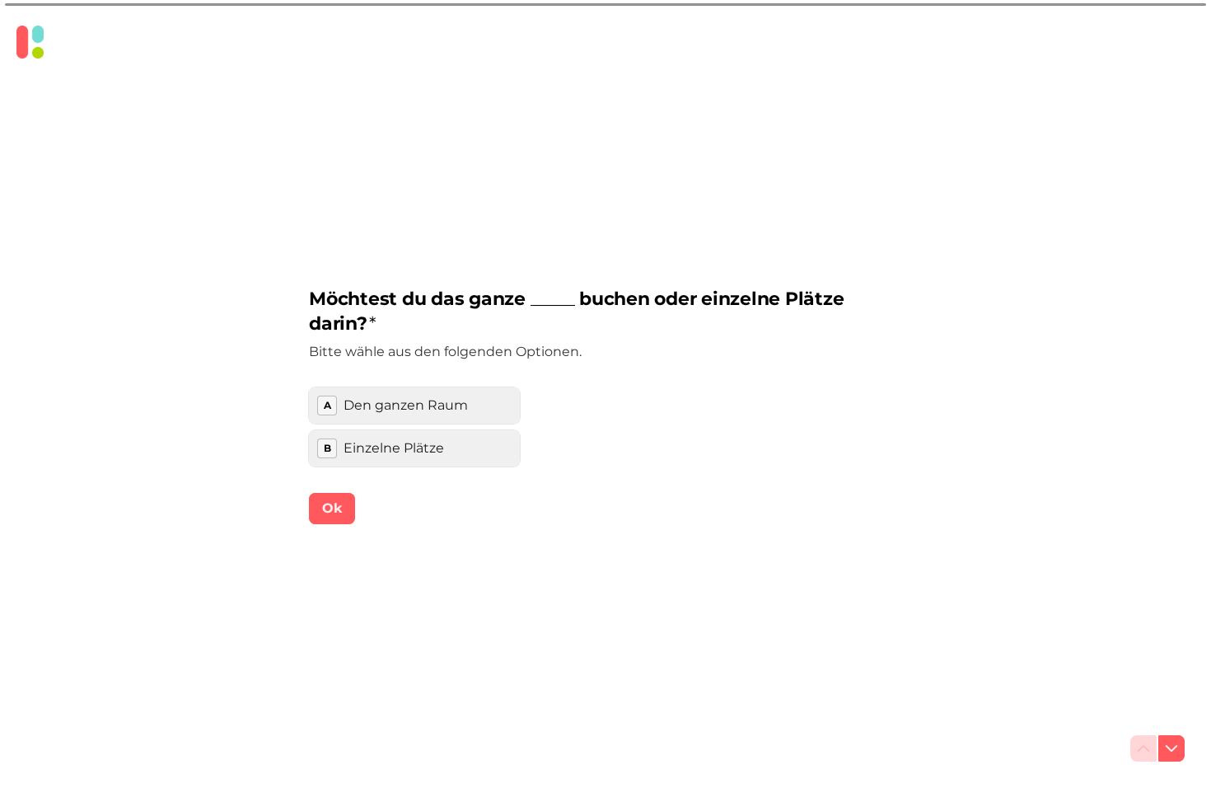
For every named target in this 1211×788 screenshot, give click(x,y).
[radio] (414, 405)
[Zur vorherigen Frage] (1143, 748)
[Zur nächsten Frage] (1171, 748)
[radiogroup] (414, 427)
